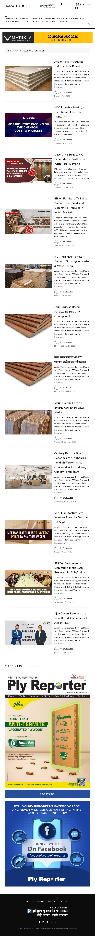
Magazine (50, 21)
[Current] (47, 730)
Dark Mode (69, 4)
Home (8, 51)
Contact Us (62, 901)
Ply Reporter (68, 92)
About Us (30, 901)
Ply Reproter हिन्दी (82, 6)
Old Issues (51, 901)
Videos (39, 21)
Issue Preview (47, 793)
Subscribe (40, 901)
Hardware (26, 21)
